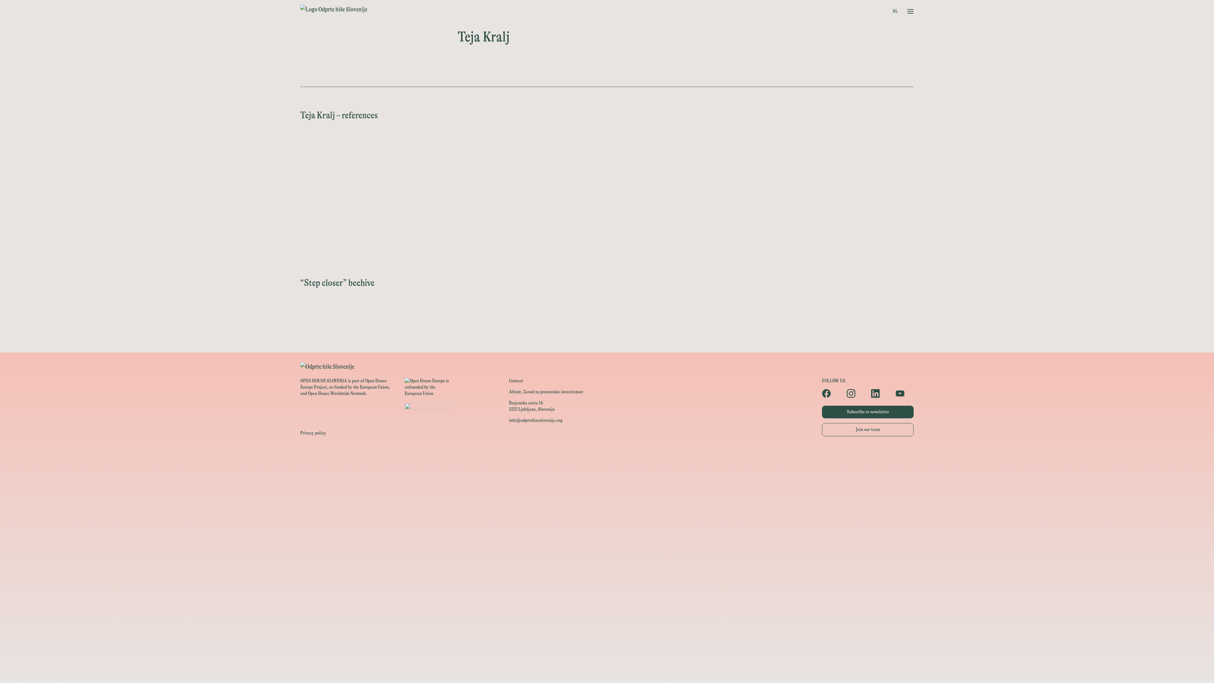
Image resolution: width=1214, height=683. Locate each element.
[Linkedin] (880, 393)
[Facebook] (831, 393)
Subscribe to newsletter (868, 412)
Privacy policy (313, 433)
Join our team (868, 429)
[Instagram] (856, 393)
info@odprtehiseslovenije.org (535, 420)
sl (895, 11)
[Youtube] (905, 393)
